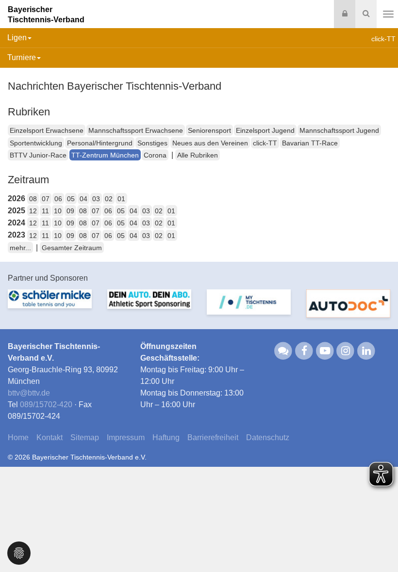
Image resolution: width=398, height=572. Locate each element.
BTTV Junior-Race (38, 155)
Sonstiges (152, 143)
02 (109, 199)
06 (58, 199)
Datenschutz (267, 437)
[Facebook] (304, 350)
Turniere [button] (21, 57)
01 (121, 199)
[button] (19, 552)
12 (33, 211)
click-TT (265, 143)
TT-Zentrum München (105, 155)
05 (71, 199)
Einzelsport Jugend (265, 130)
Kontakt (49, 437)
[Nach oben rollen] (378, 544)
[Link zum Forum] (283, 350)
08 (33, 199)
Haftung (166, 437)
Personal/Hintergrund (100, 143)
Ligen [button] (17, 37)
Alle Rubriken (197, 155)
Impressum (126, 437)
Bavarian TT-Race (310, 143)
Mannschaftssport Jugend (339, 130)
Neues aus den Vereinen (210, 143)
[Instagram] (345, 350)
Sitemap (84, 437)
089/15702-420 (46, 404)
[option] (50, 304)
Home (18, 437)
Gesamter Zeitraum (72, 248)
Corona (155, 155)
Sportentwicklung (36, 143)
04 (83, 199)
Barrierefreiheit (212, 437)
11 (45, 211)
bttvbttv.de (29, 393)
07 (46, 199)
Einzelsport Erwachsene (46, 130)
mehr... (20, 248)
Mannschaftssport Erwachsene (135, 130)
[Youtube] (325, 350)
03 (96, 199)
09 (70, 211)
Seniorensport (209, 130)
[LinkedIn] (366, 350)
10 (58, 211)
